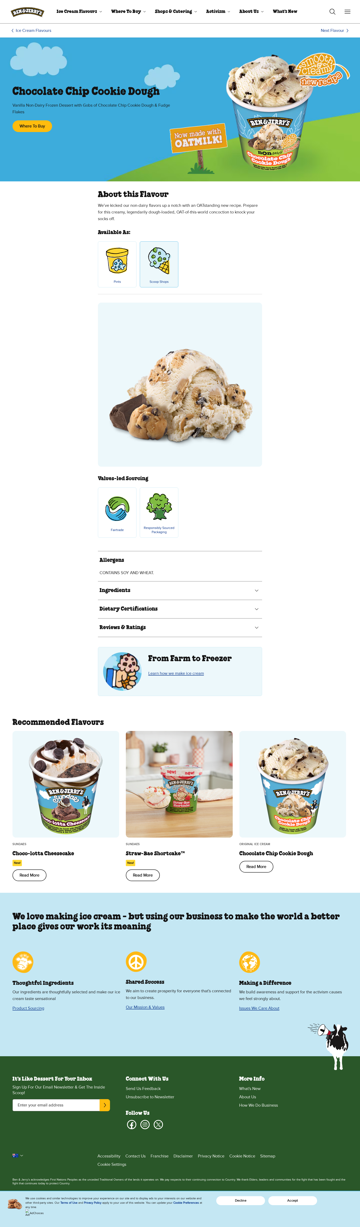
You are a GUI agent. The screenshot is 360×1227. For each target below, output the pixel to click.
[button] (18, 1155)
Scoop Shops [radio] (159, 282)
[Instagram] (145, 1124)
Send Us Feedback (143, 1088)
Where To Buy (126, 12)
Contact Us (135, 1156)
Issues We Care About (259, 1008)
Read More (29, 875)
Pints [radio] (117, 282)
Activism (215, 12)
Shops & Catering (173, 12)
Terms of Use (69, 1203)
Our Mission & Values (145, 1007)
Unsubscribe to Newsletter (150, 1097)
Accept (292, 1200)
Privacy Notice (211, 1156)
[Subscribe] (105, 1105)
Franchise (160, 1156)
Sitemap (267, 1156)
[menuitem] (77, 11)
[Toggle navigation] (347, 11)
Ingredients (115, 590)
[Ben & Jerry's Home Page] (27, 12)
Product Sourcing (28, 1008)
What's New (285, 12)
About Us (249, 12)
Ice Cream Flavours (77, 12)
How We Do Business (258, 1105)
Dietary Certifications (129, 609)
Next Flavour (332, 30)
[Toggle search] (332, 11)
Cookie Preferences (186, 1203)
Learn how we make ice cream (176, 673)
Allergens (112, 560)
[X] (158, 1124)
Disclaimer (183, 1156)
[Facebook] (132, 1124)
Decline (240, 1200)
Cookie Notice (242, 1156)
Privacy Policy (92, 1203)
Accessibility (109, 1156)
